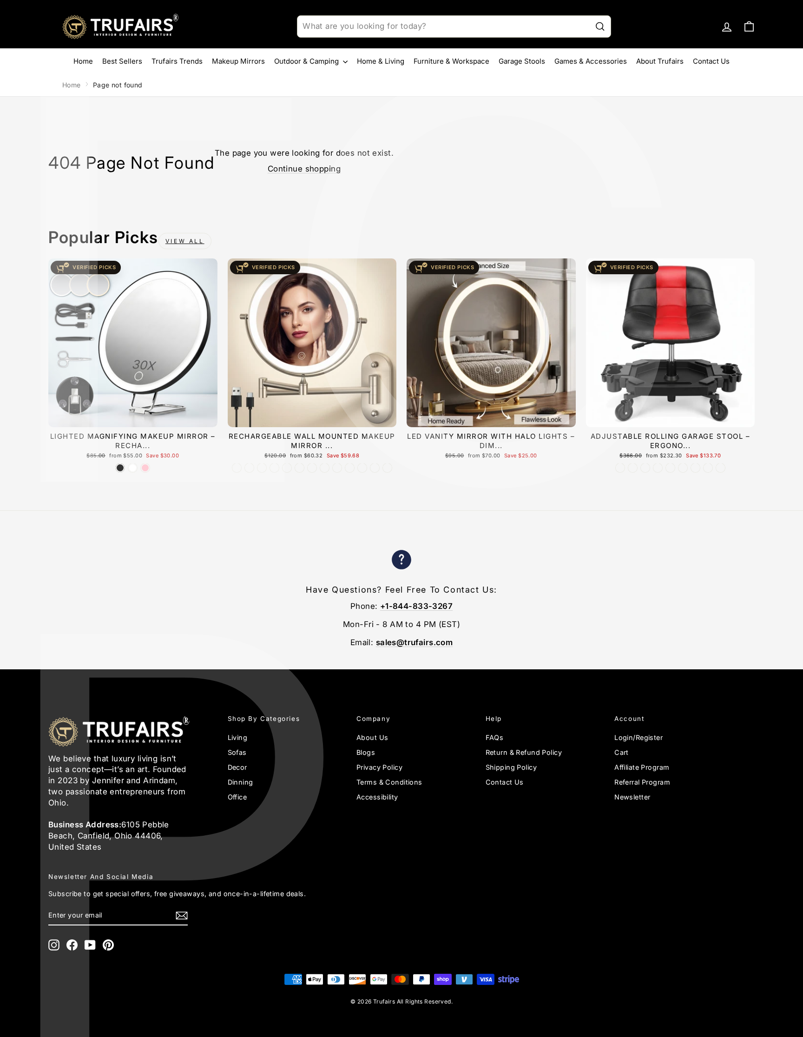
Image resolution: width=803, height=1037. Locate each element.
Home (83, 61)
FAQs (495, 737)
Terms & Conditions (389, 782)
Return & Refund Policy (524, 752)
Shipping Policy (511, 767)
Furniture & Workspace (451, 61)
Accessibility (377, 797)
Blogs (365, 752)
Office (237, 797)
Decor (237, 767)
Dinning (240, 782)
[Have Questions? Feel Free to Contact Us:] (401, 561)
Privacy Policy (379, 767)
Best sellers (122, 61)
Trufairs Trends (177, 61)
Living (238, 737)
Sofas (237, 752)
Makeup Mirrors (238, 61)
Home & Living (380, 61)
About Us (372, 737)
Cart (621, 752)
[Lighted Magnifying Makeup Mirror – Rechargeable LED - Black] (120, 467)
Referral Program (642, 782)
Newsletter (632, 797)
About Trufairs (660, 61)
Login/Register (638, 737)
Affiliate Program (641, 767)
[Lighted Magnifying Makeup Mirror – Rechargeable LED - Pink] (145, 467)
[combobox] (454, 26)
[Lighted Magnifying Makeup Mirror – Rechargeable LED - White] (132, 467)
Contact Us (711, 61)
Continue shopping (304, 168)
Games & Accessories (590, 61)
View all (184, 241)
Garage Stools (522, 61)
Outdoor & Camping (307, 61)
